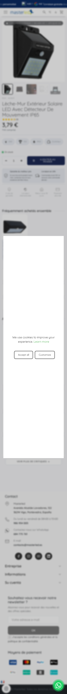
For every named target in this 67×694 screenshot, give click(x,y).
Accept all (23, 354)
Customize (45, 354)
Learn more (41, 341)
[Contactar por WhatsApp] (58, 685)
